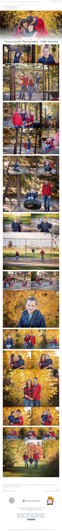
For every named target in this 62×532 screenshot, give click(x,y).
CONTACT (37, 1)
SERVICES (17, 1)
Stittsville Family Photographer (7, 486)
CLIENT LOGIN (29, 1)
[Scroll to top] (61, 373)
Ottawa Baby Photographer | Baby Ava (9, 490)
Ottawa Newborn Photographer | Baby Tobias (51, 490)
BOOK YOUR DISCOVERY (55, 1)
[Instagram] (32, 528)
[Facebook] (30, 528)
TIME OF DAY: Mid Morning (17, 486)
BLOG (7, 1)
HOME (1, 1)
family (31, 39)
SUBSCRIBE (33, 1)
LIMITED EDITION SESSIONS (23, 1)
